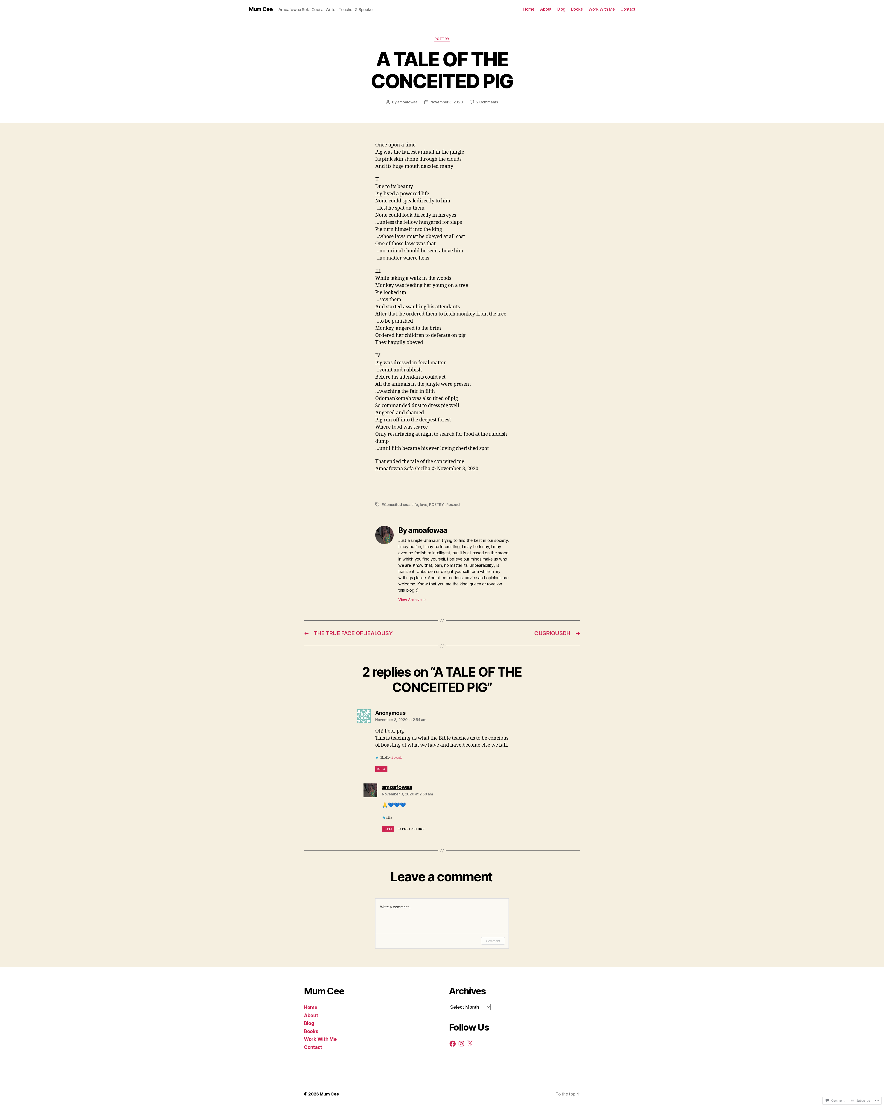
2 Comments (487, 102)
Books (577, 9)
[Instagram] (461, 1043)
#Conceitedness (396, 504)
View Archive (412, 599)
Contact (627, 9)
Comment (493, 941)
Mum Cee (261, 9)
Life (415, 504)
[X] (470, 1043)
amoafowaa (407, 102)
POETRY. (436, 504)
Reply (381, 769)
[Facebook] (452, 1043)
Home (528, 9)
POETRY (442, 39)
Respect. (453, 504)
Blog (561, 9)
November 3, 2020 (446, 102)
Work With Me (601, 9)
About (546, 9)
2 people (396, 757)
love (423, 504)
